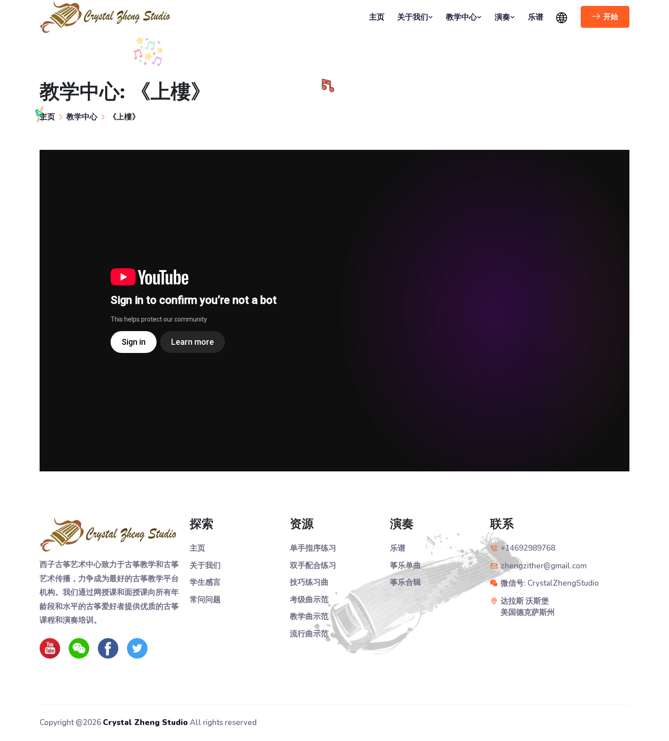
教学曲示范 (309, 616)
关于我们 (412, 17)
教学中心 (461, 17)
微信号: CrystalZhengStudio (550, 583)
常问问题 (205, 599)
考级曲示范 (309, 599)
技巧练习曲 (309, 582)
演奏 (502, 17)
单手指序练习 (313, 548)
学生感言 (205, 582)
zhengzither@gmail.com (544, 566)
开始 (610, 17)
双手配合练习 (313, 565)
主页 (377, 17)
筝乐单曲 (405, 565)
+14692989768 (528, 548)
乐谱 (535, 17)
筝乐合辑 (405, 582)
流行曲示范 (309, 634)
